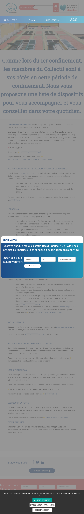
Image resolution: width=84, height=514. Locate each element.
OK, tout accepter (42, 500)
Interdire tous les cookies (42, 505)
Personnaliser (42, 510)
